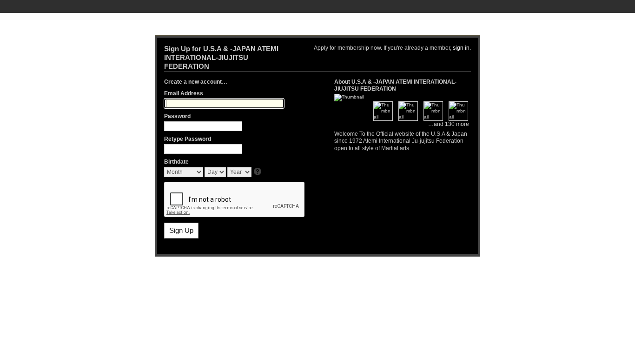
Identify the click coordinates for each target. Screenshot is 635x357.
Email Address (183, 93)
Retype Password (187, 139)
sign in (461, 48)
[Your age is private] (258, 172)
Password (177, 116)
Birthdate (176, 162)
